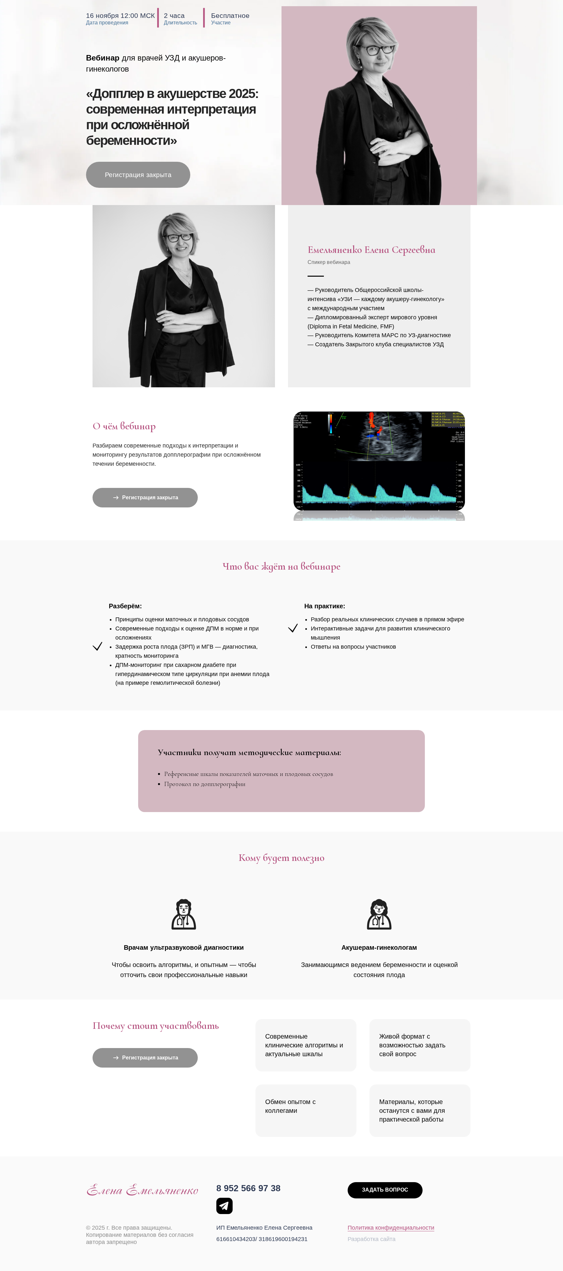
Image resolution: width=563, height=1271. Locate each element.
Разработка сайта (372, 1239)
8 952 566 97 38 (248, 1188)
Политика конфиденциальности (391, 1227)
